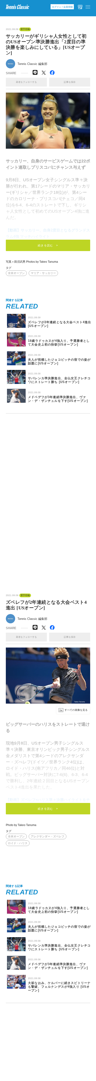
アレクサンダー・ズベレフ (47, 836)
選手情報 (25, 29)
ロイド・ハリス (17, 843)
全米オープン (16, 273)
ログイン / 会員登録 (62, 7)
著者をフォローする (26, 82)
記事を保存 (69, 82)
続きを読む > (48, 245)
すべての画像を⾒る (76, 709)
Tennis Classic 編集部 (32, 63)
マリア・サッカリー (43, 273)
